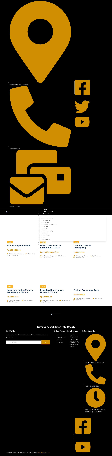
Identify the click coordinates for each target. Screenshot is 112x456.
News (45, 215)
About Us (46, 213)
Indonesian (46, 239)
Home (45, 209)
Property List (48, 211)
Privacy (39, 452)
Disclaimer (44, 452)
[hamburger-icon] (104, 209)
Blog (45, 242)
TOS (48, 452)
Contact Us (47, 244)
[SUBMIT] (45, 342)
